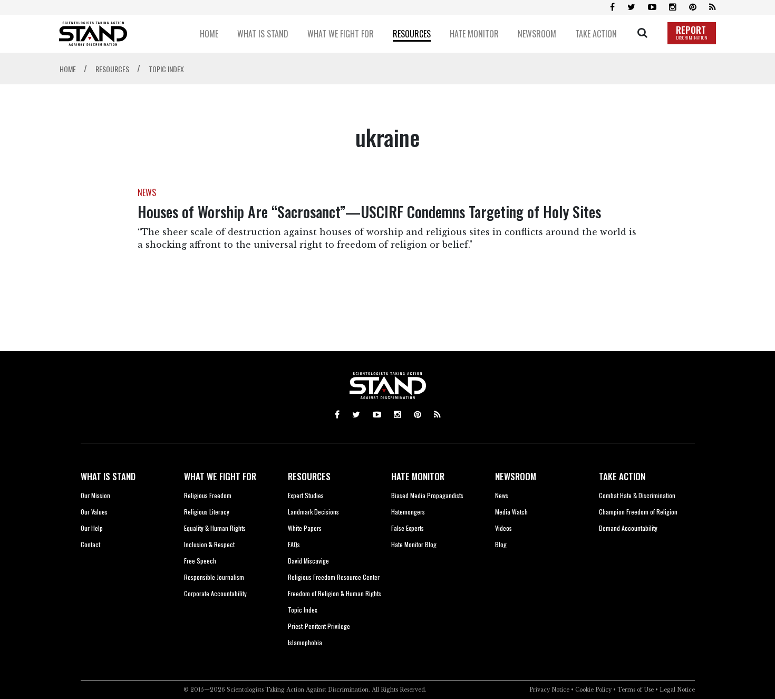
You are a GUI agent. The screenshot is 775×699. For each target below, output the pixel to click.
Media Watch (511, 511)
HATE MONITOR (417, 476)
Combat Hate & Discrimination (637, 495)
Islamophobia (305, 642)
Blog (501, 544)
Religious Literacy (206, 511)
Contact (90, 544)
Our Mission (95, 495)
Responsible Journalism (214, 576)
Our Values (94, 511)
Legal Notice (677, 689)
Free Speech (200, 560)
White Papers (305, 527)
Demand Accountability (628, 527)
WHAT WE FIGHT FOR (220, 476)
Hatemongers (408, 511)
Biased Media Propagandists (427, 495)
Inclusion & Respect (209, 544)
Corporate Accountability (215, 593)
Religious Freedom (207, 495)
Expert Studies (306, 495)
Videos (503, 527)
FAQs (294, 544)
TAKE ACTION (622, 476)
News (501, 495)
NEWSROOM (515, 476)
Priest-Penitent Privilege (319, 626)
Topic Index (302, 609)
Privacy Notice (549, 689)
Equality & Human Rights (215, 527)
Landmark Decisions (313, 511)
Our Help (92, 527)
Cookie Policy (593, 689)
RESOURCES (309, 476)
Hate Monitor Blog (414, 544)
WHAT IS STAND (108, 476)
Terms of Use (635, 689)
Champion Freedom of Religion (638, 511)
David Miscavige (308, 560)
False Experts (407, 527)
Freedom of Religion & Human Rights (334, 593)
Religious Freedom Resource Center (334, 576)
